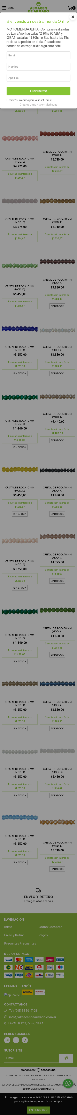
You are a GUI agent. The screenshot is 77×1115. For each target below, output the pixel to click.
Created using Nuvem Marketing (38, 104)
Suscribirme (38, 91)
